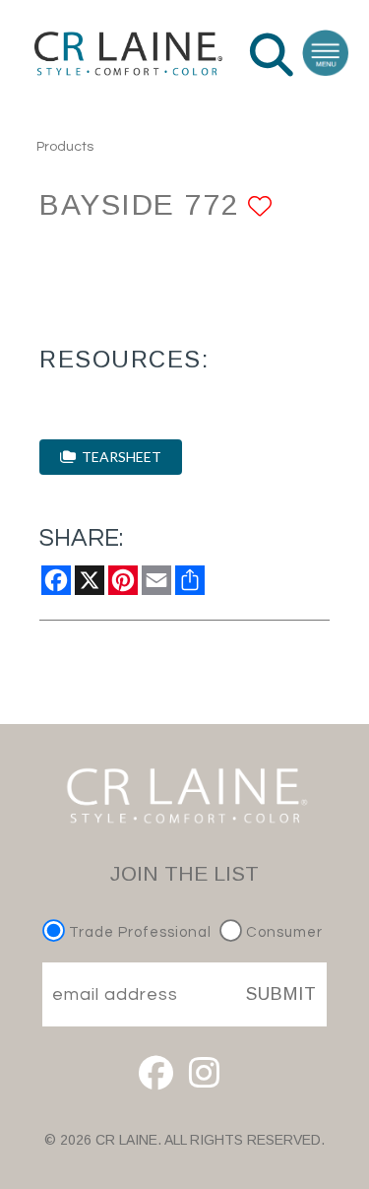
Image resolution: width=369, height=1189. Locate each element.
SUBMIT (281, 994)
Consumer (282, 932)
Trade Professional (138, 932)
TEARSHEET (118, 456)
